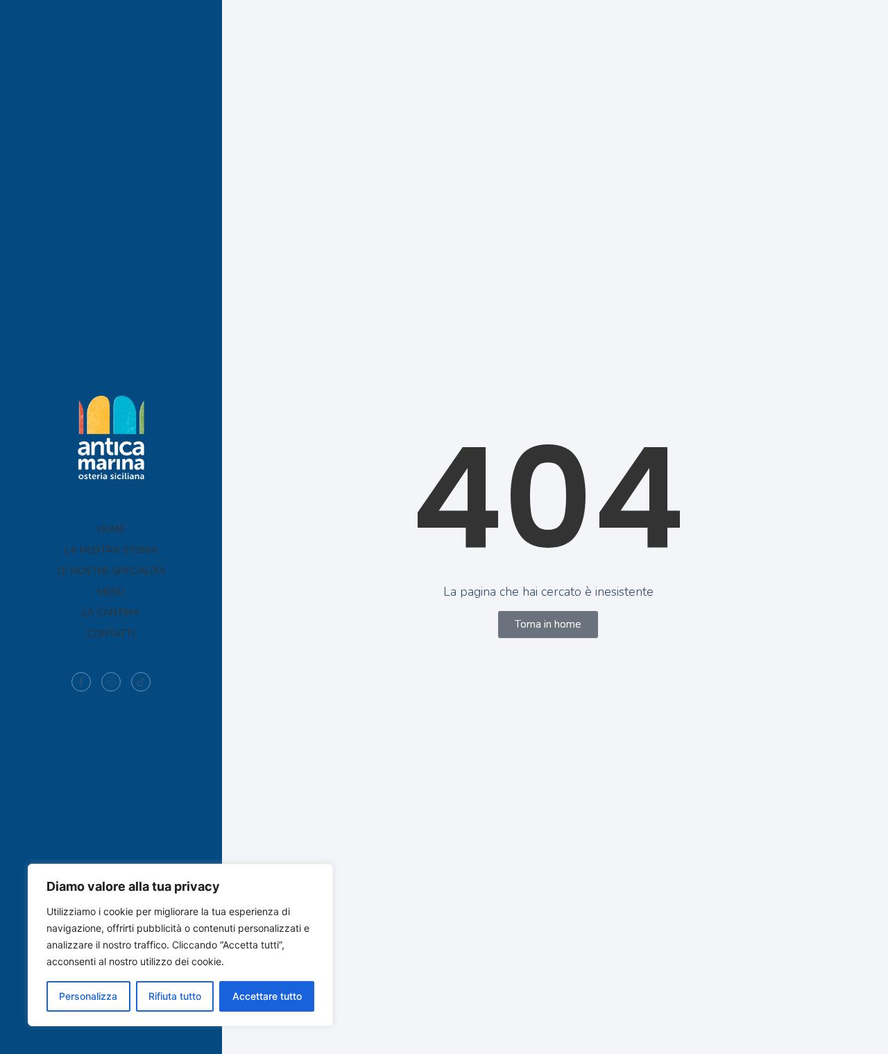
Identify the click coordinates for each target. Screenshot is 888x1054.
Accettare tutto (267, 996)
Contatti (111, 633)
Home (111, 529)
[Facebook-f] (81, 682)
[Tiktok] (141, 682)
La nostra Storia (111, 550)
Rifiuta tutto (174, 996)
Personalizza (88, 996)
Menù (111, 592)
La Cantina (111, 612)
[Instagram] (111, 682)
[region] (180, 945)
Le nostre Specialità (111, 571)
